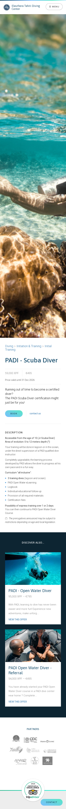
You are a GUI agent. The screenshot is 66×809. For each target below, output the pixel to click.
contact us (35, 413)
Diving (9, 346)
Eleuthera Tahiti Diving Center (26, 7)
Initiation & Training (29, 346)
